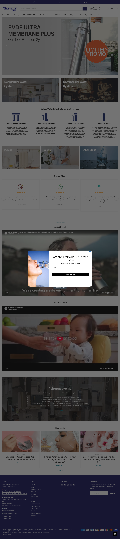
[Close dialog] (90, 252)
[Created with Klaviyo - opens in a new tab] (60, 288)
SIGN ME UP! (71, 274)
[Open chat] (115, 534)
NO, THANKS (71, 279)
